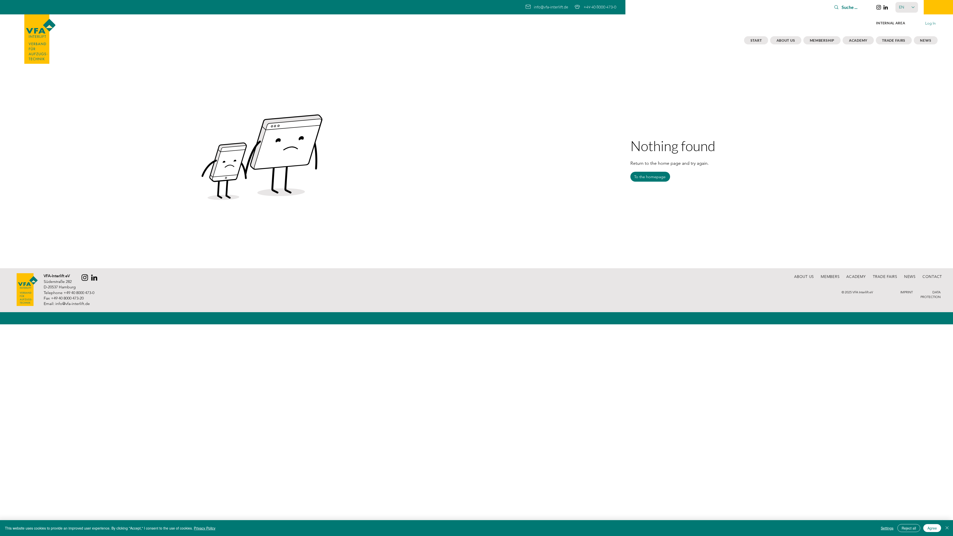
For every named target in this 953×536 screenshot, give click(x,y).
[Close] (947, 528)
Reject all (909, 528)
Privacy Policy (204, 528)
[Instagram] (879, 7)
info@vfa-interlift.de (551, 6)
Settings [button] (887, 528)
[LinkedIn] (886, 7)
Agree (932, 528)
